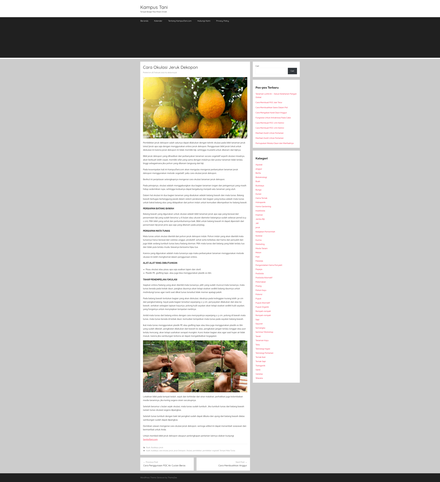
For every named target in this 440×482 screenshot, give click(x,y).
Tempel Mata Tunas (227, 451)
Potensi (259, 294)
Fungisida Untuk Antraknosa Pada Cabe (273, 118)
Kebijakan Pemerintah (265, 232)
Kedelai (259, 236)
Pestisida (260, 273)
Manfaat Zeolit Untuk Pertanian (270, 133)
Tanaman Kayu (262, 340)
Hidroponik (260, 202)
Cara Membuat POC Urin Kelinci (270, 123)
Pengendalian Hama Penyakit (269, 265)
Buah (148, 447)
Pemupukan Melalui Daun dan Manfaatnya (275, 143)
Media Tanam (262, 248)
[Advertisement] (220, 42)
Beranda (144, 21)
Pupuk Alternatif (263, 303)
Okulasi (189, 451)
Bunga (258, 190)
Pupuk (258, 298)
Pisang (259, 286)
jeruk (161, 447)
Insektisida (260, 211)
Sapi (257, 319)
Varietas (259, 374)
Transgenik (260, 365)
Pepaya (259, 269)
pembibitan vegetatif (211, 451)
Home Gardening (263, 206)
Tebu (258, 344)
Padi (258, 257)
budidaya (154, 451)
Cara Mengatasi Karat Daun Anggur (271, 112)
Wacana (259, 378)
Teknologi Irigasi (263, 349)
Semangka (260, 328)
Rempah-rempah (263, 311)
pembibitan (197, 451)
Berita (258, 173)
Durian (258, 194)
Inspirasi (259, 215)
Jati (257, 223)
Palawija (259, 261)
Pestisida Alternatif (264, 277)
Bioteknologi (261, 177)
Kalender (158, 21)
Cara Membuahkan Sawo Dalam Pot (272, 107)
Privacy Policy (222, 21)
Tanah (258, 336)
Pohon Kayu (261, 290)
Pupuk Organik (262, 307)
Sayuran (259, 324)
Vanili (258, 370)
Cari (257, 66)
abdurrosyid (172, 72)
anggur (259, 169)
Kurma (258, 240)
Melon (258, 252)
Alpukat (259, 164)
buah (148, 451)
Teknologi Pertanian (264, 353)
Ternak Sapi (261, 361)
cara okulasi (163, 451)
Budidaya (154, 447)
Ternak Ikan (261, 357)
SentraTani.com (150, 439)
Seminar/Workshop (264, 332)
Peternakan (261, 282)
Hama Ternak (261, 198)
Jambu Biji (260, 219)
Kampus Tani (154, 7)
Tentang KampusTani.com (180, 21)
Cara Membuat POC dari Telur (269, 102)
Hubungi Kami (203, 21)
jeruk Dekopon (180, 451)
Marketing (260, 244)
